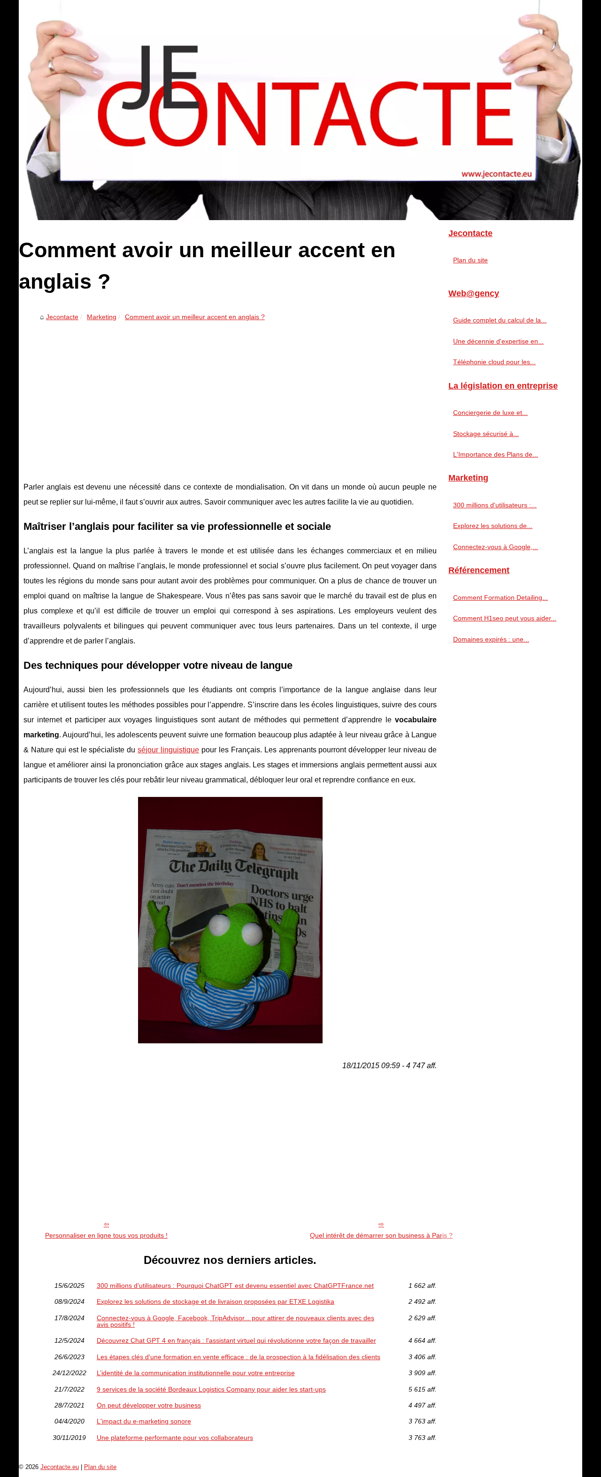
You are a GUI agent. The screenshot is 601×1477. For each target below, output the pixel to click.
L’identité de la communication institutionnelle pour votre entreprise (196, 1373)
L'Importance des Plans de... (495, 454)
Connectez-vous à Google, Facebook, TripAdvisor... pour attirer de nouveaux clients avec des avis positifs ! (235, 1321)
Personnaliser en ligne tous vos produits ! (106, 1235)
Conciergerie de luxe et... (490, 412)
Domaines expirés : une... (491, 639)
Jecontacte (62, 317)
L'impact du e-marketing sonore (144, 1421)
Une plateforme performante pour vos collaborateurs (175, 1437)
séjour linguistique (168, 750)
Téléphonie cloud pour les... (494, 362)
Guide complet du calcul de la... (500, 320)
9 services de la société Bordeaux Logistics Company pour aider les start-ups (211, 1389)
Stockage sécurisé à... (486, 433)
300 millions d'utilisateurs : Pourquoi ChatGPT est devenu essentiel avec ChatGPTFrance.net (235, 1285)
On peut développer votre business (149, 1405)
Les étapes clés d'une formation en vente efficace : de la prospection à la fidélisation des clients (238, 1357)
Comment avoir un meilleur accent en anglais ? (195, 317)
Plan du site (470, 260)
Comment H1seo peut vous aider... (504, 618)
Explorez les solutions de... (492, 525)
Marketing (101, 317)
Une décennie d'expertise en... (498, 341)
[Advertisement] (230, 395)
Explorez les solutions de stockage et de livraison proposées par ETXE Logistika (215, 1301)
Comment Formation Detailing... (500, 597)
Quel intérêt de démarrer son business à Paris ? (381, 1235)
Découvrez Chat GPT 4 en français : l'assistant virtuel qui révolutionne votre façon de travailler (236, 1340)
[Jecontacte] (300, 110)
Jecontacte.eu (59, 1466)
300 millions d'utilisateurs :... (495, 505)
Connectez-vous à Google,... (495, 547)
